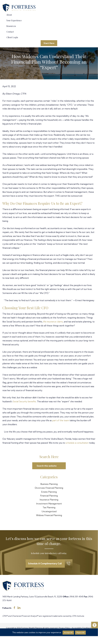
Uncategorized (49, 511)
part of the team (60, 420)
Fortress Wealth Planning (19, 8)
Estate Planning (49, 491)
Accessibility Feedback (81, 628)
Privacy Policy (64, 628)
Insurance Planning (49, 499)
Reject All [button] (80, 632)
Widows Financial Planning (49, 515)
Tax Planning (49, 507)
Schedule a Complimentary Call (45, 563)
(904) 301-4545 (76, 596)
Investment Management (49, 503)
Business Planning (49, 484)
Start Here (49, 43)
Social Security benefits (24, 401)
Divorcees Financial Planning (49, 487)
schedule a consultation (77, 442)
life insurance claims (53, 321)
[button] (94, 625)
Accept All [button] (68, 632)
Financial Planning (49, 495)
